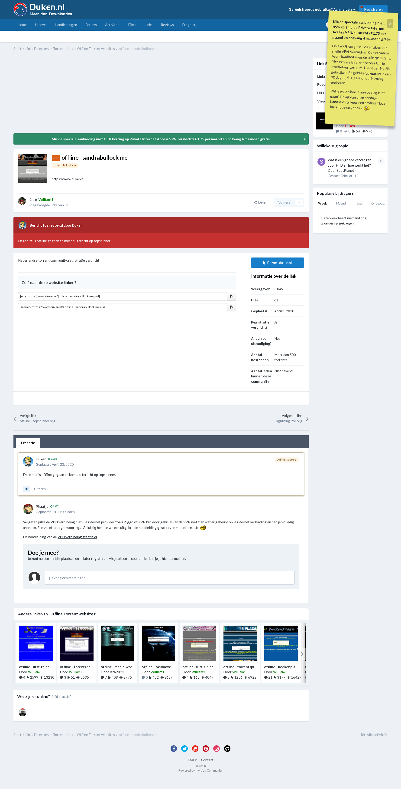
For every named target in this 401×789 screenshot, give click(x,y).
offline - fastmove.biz (159, 667)
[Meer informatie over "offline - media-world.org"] (118, 643)
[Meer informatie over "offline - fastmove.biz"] (158, 643)
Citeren (40, 489)
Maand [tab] (341, 203)
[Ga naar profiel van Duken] (22, 225)
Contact (207, 760)
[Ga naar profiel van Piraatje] (28, 509)
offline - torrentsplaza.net (244, 667)
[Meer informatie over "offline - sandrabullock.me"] (32, 168)
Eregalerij (189, 25)
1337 (55, 506)
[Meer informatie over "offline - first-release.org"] (36, 643)
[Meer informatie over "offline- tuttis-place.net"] (199, 643)
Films (132, 25)
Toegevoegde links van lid (48, 205)
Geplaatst (55, 464)
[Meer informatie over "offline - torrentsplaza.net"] (240, 643)
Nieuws (40, 25)
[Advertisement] (97, 95)
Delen (262, 202)
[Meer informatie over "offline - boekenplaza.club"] (281, 643)
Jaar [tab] (359, 203)
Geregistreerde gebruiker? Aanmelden (321, 9)
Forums (91, 25)
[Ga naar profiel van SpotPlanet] (321, 162)
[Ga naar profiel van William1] (22, 201)
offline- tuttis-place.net (202, 667)
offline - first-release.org (39, 667)
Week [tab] (322, 203)
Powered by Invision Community (200, 770)
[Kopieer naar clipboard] (231, 296)
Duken (41, 459)
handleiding (340, 101)
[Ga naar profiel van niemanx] (22, 712)
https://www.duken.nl (68, 179)
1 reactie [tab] (27, 443)
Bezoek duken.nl (279, 263)
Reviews (167, 25)
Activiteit (112, 25)
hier (165, 558)
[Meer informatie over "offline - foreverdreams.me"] (77, 643)
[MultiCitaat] (26, 489)
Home (22, 25)
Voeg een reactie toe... (70, 578)
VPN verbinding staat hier (77, 537)
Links (148, 25)
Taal (191, 760)
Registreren (373, 9)
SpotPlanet (345, 170)
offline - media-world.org (121, 667)
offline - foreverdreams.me (82, 667)
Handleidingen (66, 25)
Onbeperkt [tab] (378, 203)
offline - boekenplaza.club (285, 667)
